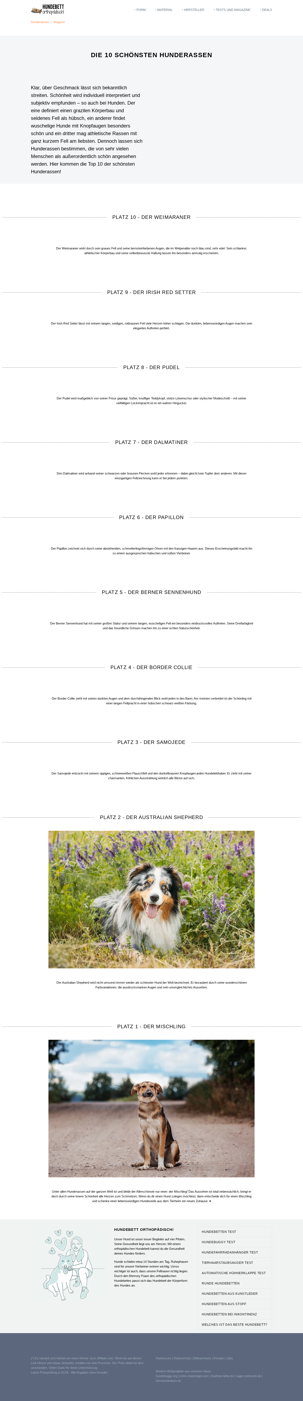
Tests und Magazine (233, 10)
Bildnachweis (202, 1358)
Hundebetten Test (219, 1231)
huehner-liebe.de (222, 1376)
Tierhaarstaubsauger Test (227, 1262)
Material (165, 10)
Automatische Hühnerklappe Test (234, 1273)
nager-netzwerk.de (248, 1376)
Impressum (163, 1358)
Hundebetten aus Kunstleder (230, 1293)
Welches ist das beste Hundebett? (234, 1324)
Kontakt (219, 1358)
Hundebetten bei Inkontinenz (229, 1314)
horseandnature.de (168, 1380)
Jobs (229, 1358)
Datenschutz (183, 1358)
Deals (267, 10)
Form (141, 10)
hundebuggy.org (166, 1376)
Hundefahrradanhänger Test (230, 1252)
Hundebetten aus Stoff (224, 1304)
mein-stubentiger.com (194, 1376)
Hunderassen (40, 22)
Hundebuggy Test (218, 1242)
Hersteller (194, 10)
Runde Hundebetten (221, 1283)
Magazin (59, 22)
